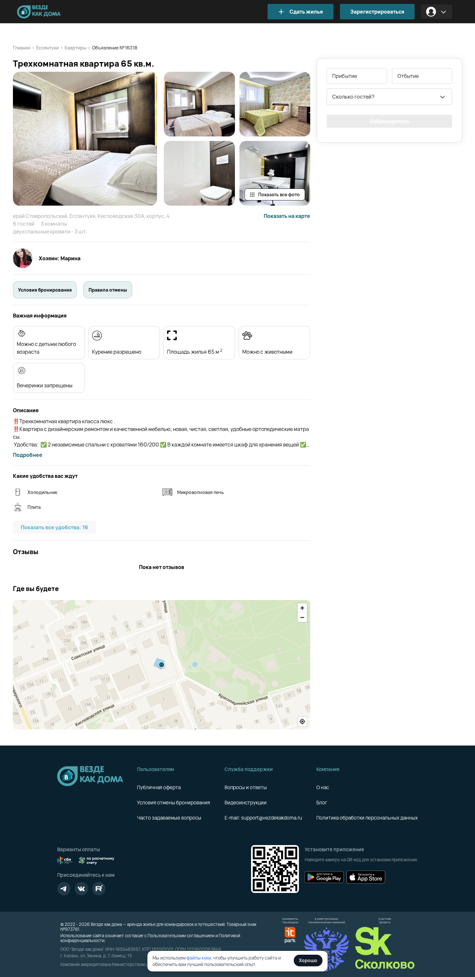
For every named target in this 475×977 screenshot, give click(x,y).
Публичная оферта (159, 787)
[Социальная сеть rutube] (99, 889)
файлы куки (198, 958)
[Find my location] (302, 721)
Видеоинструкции (246, 802)
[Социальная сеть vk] (81, 889)
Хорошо (308, 960)
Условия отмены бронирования (173, 802)
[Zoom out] (302, 617)
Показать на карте (287, 216)
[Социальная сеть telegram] (64, 889)
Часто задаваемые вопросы (169, 817)
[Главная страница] (48, 11)
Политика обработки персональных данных (367, 817)
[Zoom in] (302, 608)
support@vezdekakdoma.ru (271, 817)
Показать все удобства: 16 (54, 527)
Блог (321, 802)
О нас (322, 787)
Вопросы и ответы (246, 787)
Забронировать (389, 121)
